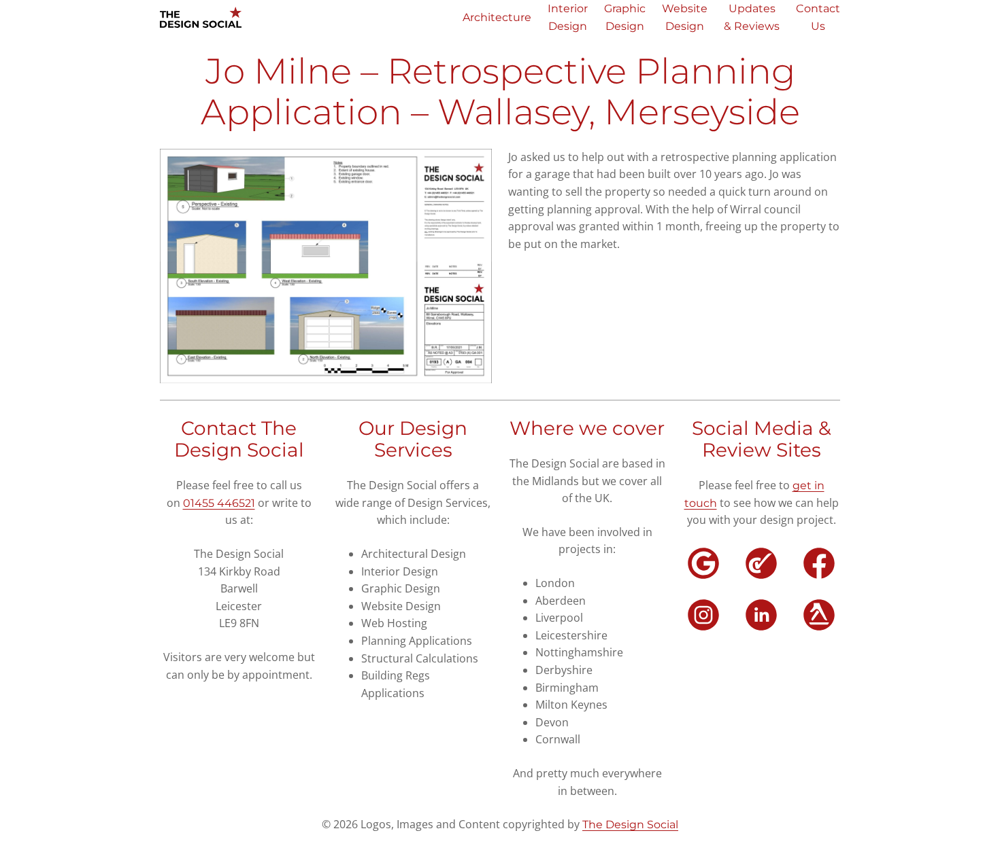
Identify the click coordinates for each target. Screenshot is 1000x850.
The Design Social (630, 824)
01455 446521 (219, 503)
